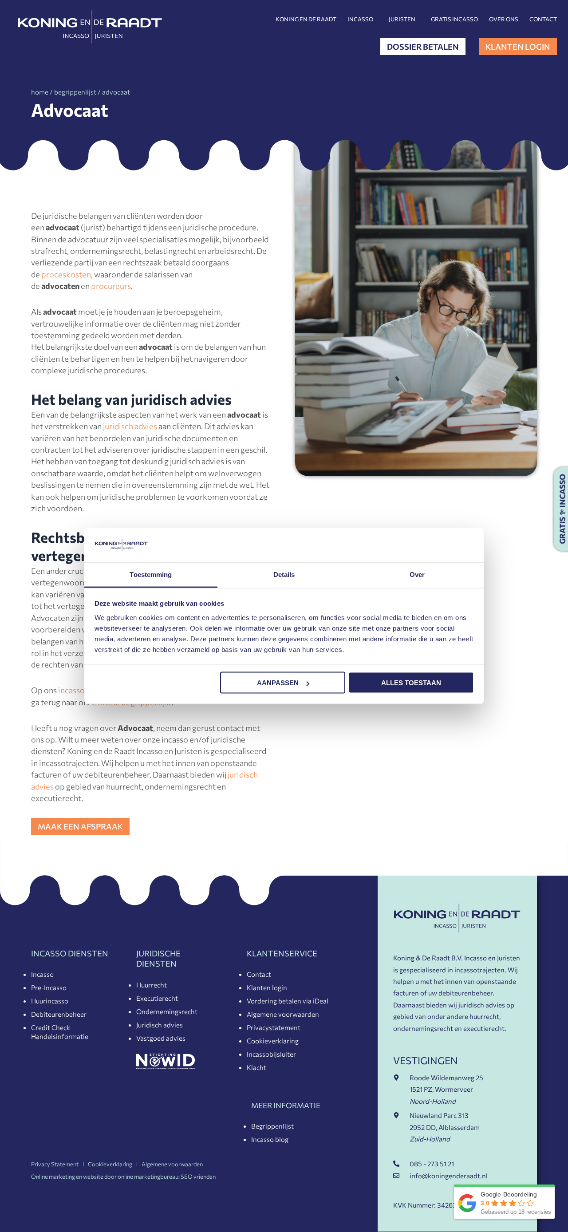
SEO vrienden (198, 1176)
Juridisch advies (159, 1025)
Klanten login (267, 987)
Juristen (402, 19)
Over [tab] (417, 574)
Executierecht (157, 998)
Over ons (503, 19)
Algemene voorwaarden (283, 1014)
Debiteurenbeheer (59, 1014)
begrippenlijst (75, 92)
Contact (543, 19)
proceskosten (66, 274)
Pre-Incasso (49, 987)
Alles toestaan (411, 683)
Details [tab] (284, 574)
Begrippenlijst (272, 1126)
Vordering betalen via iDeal (287, 1001)
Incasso (360, 19)
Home (39, 92)
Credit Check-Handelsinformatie (59, 1031)
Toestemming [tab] (151, 574)
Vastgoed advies (160, 1038)
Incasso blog (269, 1139)
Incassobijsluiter (271, 1054)
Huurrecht (151, 985)
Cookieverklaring (273, 1041)
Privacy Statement (55, 1164)
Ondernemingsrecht (166, 1011)
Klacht (256, 1067)
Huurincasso (49, 1001)
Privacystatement (273, 1027)
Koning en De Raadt (306, 19)
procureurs (111, 286)
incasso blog (80, 690)
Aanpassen (278, 683)
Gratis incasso (454, 19)
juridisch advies (130, 426)
